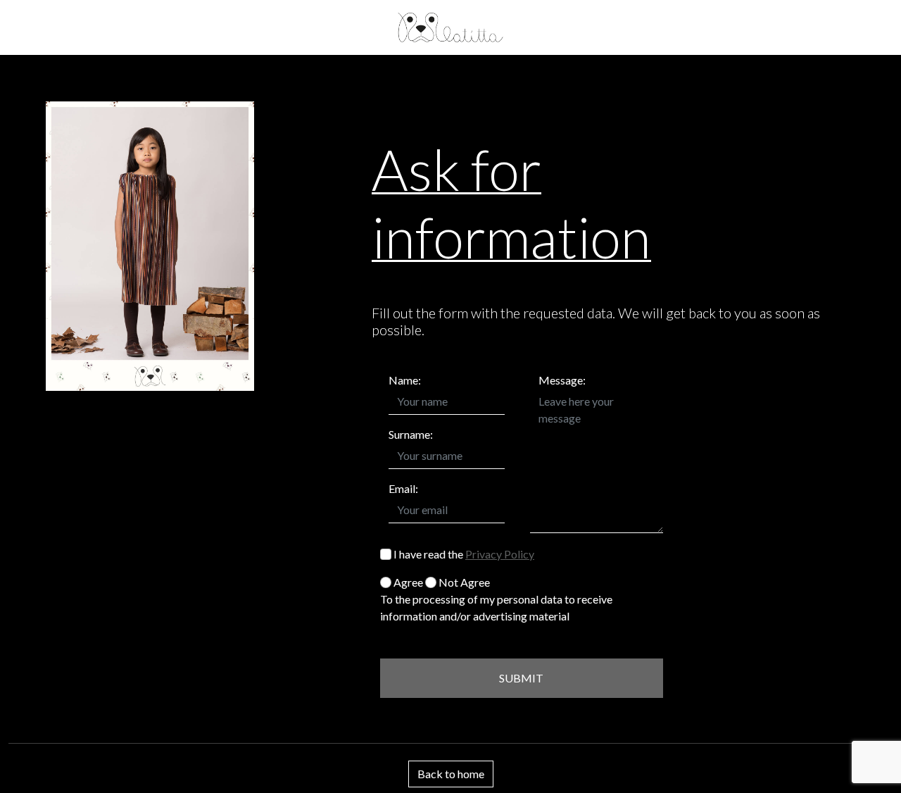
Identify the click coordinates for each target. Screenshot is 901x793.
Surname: (411, 434)
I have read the (462, 554)
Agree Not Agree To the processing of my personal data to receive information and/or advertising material (496, 599)
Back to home (450, 773)
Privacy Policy (499, 554)
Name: (405, 380)
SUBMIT (521, 678)
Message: (562, 380)
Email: (403, 488)
